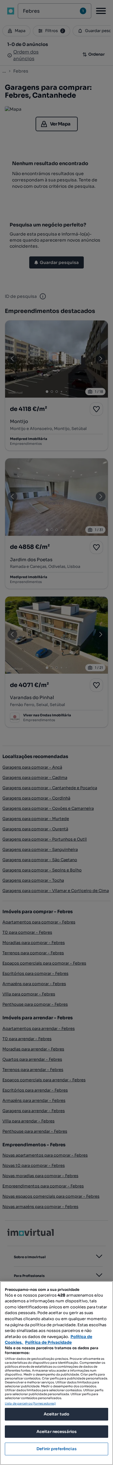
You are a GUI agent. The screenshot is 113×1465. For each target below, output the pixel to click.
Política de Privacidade (48, 1342)
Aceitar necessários (56, 1431)
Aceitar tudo (57, 1414)
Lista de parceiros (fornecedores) (30, 1403)
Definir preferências (56, 1448)
